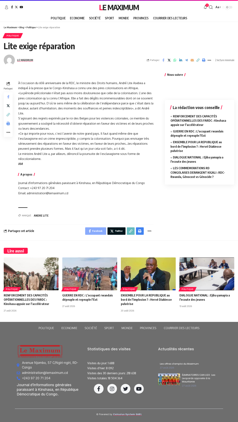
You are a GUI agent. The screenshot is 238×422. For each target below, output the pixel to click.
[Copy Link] (197, 60)
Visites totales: (97, 378)
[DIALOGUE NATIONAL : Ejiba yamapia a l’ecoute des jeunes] (206, 273)
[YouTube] (21, 7)
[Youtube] (139, 389)
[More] (209, 60)
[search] (211, 7)
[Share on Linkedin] (180, 60)
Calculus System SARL (127, 414)
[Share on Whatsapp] (174, 60)
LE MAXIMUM (25, 60)
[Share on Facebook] (163, 60)
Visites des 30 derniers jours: (106, 373)
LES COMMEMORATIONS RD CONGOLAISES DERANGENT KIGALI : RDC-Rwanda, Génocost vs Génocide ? (198, 172)
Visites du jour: (97, 363)
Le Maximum (119, 7)
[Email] (192, 60)
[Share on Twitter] (169, 60)
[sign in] (6, 7)
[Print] (203, 60)
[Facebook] (12, 7)
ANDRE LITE (41, 215)
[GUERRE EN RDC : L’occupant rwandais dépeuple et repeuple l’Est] (89, 273)
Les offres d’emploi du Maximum (179, 364)
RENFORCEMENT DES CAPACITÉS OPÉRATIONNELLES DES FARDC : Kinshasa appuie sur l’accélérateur (198, 120)
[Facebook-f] (99, 389)
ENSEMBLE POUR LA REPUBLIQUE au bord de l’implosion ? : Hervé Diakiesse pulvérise (196, 146)
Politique (13, 35)
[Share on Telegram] (186, 60)
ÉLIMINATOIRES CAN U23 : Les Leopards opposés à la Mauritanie (198, 378)
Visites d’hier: (96, 368)
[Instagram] (112, 389)
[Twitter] (16, 7)
